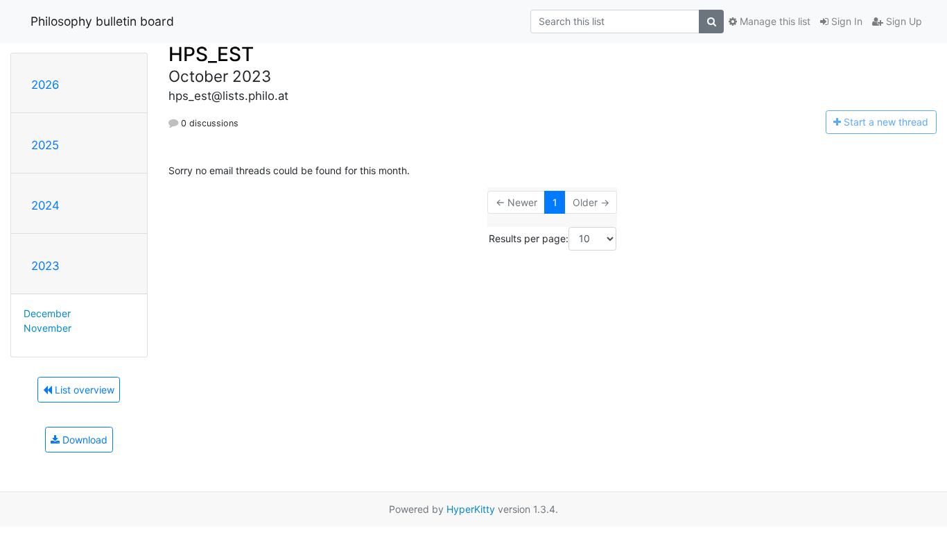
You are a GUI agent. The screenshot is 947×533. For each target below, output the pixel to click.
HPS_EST (211, 54)
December (47, 313)
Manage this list (773, 21)
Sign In (845, 21)
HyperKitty (470, 509)
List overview (83, 390)
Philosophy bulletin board (102, 21)
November (47, 328)
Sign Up (902, 21)
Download (83, 440)
